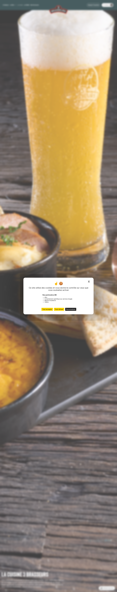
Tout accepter (47, 309)
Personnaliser (70, 309)
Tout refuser (59, 309)
